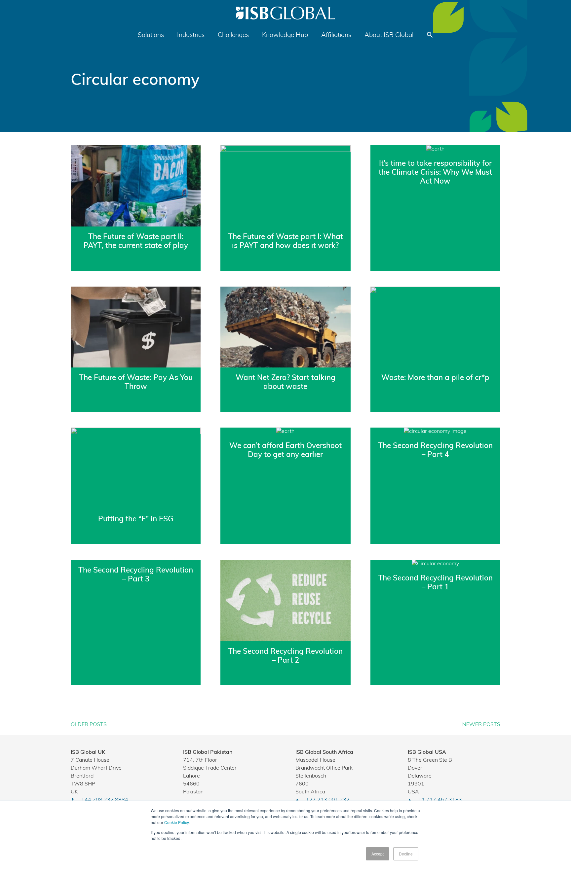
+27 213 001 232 (328, 800)
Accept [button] (377, 853)
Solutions (151, 35)
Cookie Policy (176, 822)
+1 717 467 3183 (440, 800)
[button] (430, 37)
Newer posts (481, 724)
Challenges (233, 35)
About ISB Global (388, 35)
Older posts (89, 724)
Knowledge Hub (285, 35)
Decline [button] (406, 853)
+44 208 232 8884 (104, 800)
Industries (191, 35)
